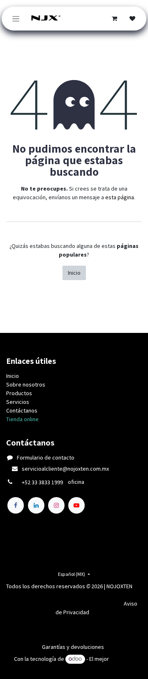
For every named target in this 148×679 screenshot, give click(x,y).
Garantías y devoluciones (73, 647)
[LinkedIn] (36, 505)
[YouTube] (76, 505)
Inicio (74, 272)
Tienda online (22, 419)
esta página (119, 197)
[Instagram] (56, 505)
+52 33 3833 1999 (42, 482)
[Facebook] (15, 505)
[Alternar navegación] (15, 18)
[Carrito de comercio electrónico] (114, 18)
